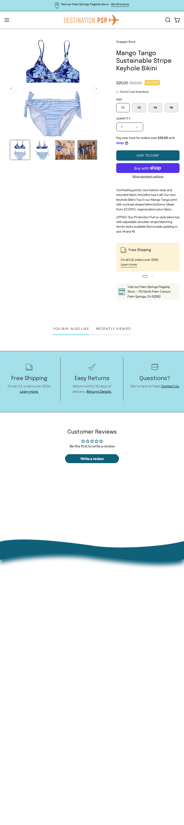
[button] (167, 20)
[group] (92, 5)
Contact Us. (170, 386)
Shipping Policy (108, 631)
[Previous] (11, 88)
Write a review (92, 458)
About (101, 603)
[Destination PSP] (92, 20)
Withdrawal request (112, 624)
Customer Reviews (111, 652)
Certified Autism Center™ (117, 659)
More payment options (147, 176)
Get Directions (120, 4)
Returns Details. (99, 391)
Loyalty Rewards (109, 645)
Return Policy (107, 617)
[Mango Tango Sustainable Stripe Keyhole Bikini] (20, 150)
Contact (102, 610)
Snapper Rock (126, 41)
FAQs (100, 638)
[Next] (96, 88)
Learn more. (129, 264)
